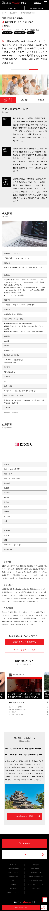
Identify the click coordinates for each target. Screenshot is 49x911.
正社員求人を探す (12, 8)
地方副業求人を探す (13, 868)
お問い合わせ (13, 888)
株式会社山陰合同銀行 (28, 13)
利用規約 (13, 884)
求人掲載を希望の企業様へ (36, 876)
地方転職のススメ (36, 868)
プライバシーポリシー (35, 880)
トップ (4, 13)
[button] (15, 69)
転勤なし (30, 32)
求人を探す (13, 13)
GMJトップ (13, 864)
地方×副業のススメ (36, 872)
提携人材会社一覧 (13, 876)
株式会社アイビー (16, 702)
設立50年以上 (7, 32)
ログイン (37, 3)
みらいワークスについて (34, 884)
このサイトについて (13, 872)
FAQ (13, 880)
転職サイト (35, 888)
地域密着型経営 (19, 32)
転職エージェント (12, 892)
